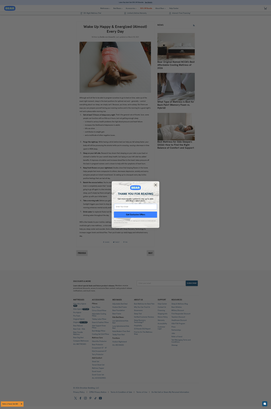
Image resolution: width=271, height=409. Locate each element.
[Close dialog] (155, 185)
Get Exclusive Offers (135, 215)
